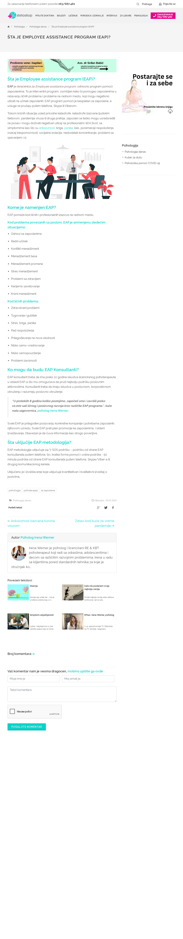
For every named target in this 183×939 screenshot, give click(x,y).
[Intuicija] (18, 592)
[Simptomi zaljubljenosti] (18, 621)
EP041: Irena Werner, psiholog (99, 615)
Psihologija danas (38, 26)
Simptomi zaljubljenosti (42, 615)
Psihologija (19, 26)
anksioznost (47, 128)
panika (68, 128)
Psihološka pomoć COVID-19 (142, 163)
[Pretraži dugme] (138, 4)
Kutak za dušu (133, 157)
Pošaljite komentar (26, 726)
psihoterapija (31, 490)
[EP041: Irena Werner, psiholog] (72, 621)
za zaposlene (48, 490)
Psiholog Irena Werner (37, 537)
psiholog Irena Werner (52, 410)
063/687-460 (66, 3)
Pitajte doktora (44, 15)
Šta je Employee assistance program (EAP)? (72, 26)
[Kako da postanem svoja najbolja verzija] (72, 592)
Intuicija (34, 586)
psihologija (15, 490)
